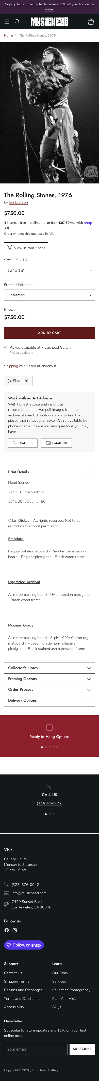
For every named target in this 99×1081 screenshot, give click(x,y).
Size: (16, 259)
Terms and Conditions (21, 998)
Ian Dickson (18, 202)
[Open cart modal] (91, 21)
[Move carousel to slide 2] (46, 747)
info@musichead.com (29, 893)
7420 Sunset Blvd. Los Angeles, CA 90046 (31, 904)
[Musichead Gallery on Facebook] (7, 931)
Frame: (18, 284)
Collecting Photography (71, 989)
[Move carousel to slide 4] (53, 747)
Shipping (11, 365)
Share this (21, 380)
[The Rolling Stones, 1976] (49, 112)
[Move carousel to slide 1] (42, 747)
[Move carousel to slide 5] (57, 747)
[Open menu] (7, 21)
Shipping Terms (16, 981)
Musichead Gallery (45, 1070)
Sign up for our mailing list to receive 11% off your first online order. (49, 7)
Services (59, 981)
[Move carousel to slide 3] (50, 747)
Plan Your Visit (64, 998)
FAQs (56, 1006)
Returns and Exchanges (23, 989)
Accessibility (14, 1006)
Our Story (60, 972)
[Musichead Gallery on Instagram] (15, 931)
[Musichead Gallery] (49, 21)
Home (8, 35)
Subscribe (82, 1048)
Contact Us (13, 972)
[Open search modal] (17, 21)
